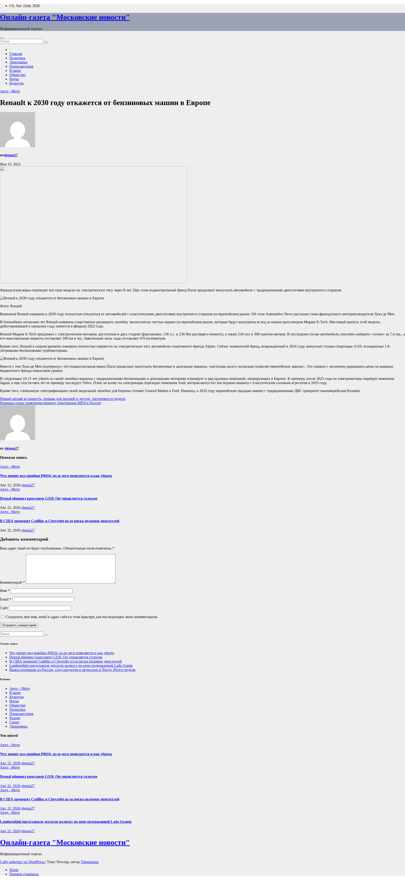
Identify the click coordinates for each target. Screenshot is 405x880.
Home (14, 870)
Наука (14, 79)
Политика (17, 58)
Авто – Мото (19, 688)
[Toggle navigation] (2, 38)
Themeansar (90, 862)
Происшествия (21, 66)
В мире (15, 71)
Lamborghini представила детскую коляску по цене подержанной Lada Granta (71, 665)
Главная (15, 54)
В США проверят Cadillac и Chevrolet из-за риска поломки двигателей (59, 521)
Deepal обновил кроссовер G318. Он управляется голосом (48, 498)
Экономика (18, 62)
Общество (17, 75)
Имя (5, 591)
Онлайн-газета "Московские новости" (65, 17)
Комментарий (12, 582)
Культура (16, 83)
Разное (14, 718)
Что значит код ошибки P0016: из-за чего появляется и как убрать (56, 476)
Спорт (14, 722)
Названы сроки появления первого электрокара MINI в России (50, 403)
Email (5, 599)
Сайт (4, 608)
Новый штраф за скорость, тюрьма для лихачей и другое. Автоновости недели (62, 399)
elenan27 (11, 155)
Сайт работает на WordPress (22, 862)
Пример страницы (24, 874)
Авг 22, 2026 (10, 763)
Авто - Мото (10, 91)
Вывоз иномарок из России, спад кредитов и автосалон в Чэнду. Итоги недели (72, 670)
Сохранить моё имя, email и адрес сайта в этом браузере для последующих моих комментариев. (82, 617)
